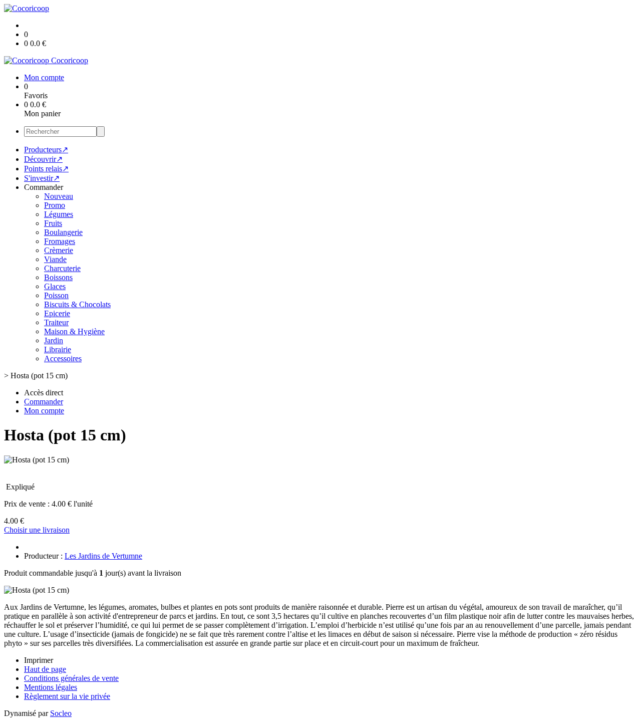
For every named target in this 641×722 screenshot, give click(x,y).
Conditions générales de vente (71, 678)
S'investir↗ (42, 178)
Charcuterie (62, 268)
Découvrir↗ (43, 159)
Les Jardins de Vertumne (103, 556)
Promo (54, 205)
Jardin (53, 340)
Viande (55, 259)
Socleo (61, 713)
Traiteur (56, 322)
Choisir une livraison (37, 530)
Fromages (59, 241)
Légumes (58, 214)
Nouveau (58, 196)
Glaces (55, 286)
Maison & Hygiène (74, 331)
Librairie (57, 349)
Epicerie (57, 313)
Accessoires (63, 358)
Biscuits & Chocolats (77, 304)
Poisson (56, 295)
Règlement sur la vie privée (67, 696)
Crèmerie (58, 250)
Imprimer (38, 660)
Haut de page (45, 669)
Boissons (58, 277)
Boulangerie (63, 232)
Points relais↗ (46, 168)
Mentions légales (50, 687)
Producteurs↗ (46, 149)
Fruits (53, 223)
